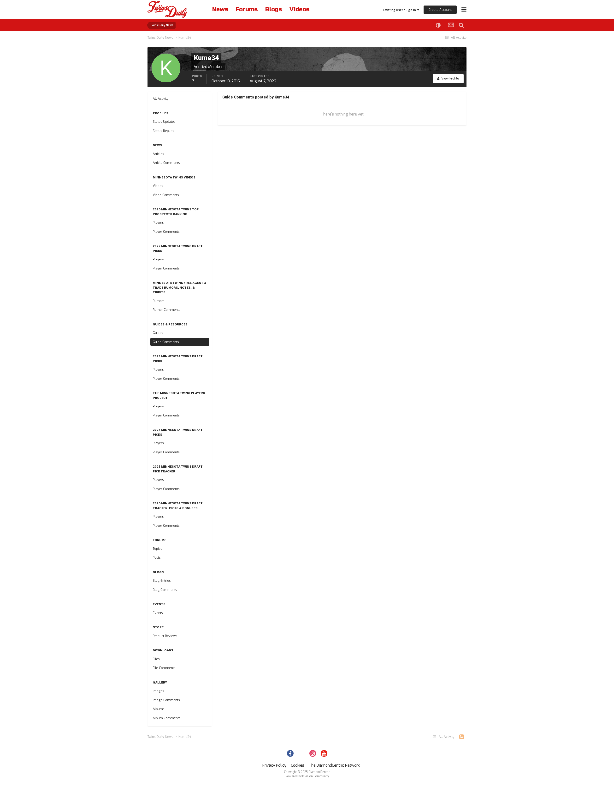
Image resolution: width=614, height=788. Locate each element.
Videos (299, 9)
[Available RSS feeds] (461, 736)
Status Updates (164, 122)
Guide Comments (166, 342)
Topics (157, 549)
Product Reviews (165, 636)
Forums (247, 9)
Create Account (440, 10)
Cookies (297, 765)
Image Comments (166, 700)
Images (158, 691)
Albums (159, 709)
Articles (158, 154)
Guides (158, 333)
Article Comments (166, 163)
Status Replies (163, 131)
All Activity (160, 99)
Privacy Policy (274, 765)
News (220, 9)
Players (158, 222)
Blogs (273, 9)
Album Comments (166, 718)
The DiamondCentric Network (334, 765)
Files (156, 659)
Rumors (159, 301)
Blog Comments (165, 590)
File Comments (164, 668)
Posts (157, 558)
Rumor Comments (166, 310)
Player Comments (166, 232)
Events (158, 613)
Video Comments (166, 195)
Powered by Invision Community (307, 776)
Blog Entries (162, 581)
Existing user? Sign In (400, 10)
